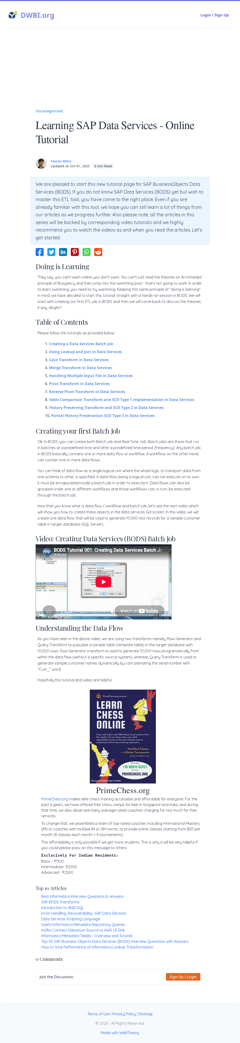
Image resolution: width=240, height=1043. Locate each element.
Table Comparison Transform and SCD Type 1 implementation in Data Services (121, 399)
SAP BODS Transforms (60, 902)
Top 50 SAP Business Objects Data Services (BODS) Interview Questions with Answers (114, 941)
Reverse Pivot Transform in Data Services (87, 391)
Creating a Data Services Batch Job (81, 343)
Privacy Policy (124, 1014)
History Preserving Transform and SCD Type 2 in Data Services (106, 407)
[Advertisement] (120, 73)
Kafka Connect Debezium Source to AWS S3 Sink (83, 930)
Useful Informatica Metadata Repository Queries (83, 924)
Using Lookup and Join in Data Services (85, 351)
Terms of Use (98, 1014)
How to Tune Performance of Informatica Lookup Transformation (97, 947)
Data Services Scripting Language (70, 919)
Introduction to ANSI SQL (62, 907)
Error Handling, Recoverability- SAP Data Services (83, 913)
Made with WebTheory (120, 1032)
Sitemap (146, 1014)
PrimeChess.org (54, 799)
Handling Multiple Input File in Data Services (91, 375)
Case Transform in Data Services (79, 359)
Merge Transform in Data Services (80, 367)
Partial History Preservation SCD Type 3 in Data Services (103, 415)
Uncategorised (49, 111)
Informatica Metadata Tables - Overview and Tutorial (86, 935)
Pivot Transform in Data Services (79, 383)
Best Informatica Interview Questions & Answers (82, 896)
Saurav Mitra (61, 161)
